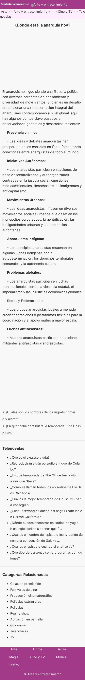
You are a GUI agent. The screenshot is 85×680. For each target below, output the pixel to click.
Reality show (19, 613)
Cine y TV (65, 11)
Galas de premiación (25, 584)
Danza (61, 649)
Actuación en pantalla (26, 619)
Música (61, 657)
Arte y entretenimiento (50, 4)
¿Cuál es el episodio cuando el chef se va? (42, 546)
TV (12, 637)
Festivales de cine (23, 590)
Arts (4, 11)
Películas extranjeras (25, 601)
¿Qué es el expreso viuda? (30, 457)
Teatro (14, 665)
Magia (13, 657)
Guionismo (18, 625)
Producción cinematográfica (31, 595)
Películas (16, 607)
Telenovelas (19, 631)
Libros (37, 649)
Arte (14, 649)
